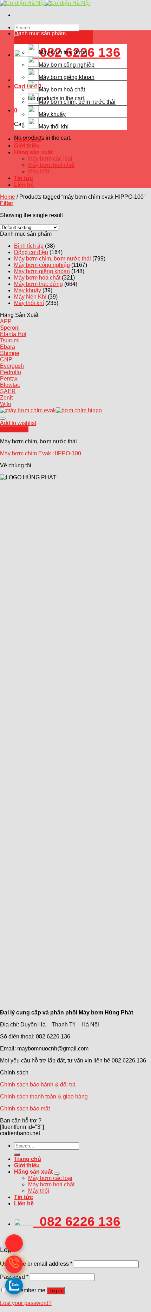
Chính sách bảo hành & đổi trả (38, 1085)
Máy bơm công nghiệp (66, 65)
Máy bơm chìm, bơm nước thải (77, 102)
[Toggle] (57, 1174)
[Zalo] (14, 1285)
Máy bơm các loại (50, 159)
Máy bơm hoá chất (62, 89)
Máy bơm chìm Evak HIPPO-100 (40, 453)
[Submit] (17, 1155)
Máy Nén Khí (30, 297)
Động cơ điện (31, 252)
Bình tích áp (29, 246)
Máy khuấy (52, 114)
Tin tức (23, 178)
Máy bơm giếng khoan (66, 77)
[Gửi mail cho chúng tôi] (14, 1243)
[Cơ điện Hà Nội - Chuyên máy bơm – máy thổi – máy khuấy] (45, 3)
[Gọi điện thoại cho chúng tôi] (14, 1264)
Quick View (14, 429)
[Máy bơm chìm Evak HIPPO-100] (51, 410)
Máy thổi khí (53, 127)
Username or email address (36, 1264)
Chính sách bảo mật (25, 1109)
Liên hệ (24, 185)
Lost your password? (26, 1303)
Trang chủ (27, 139)
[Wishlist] (3, 419)
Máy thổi (38, 171)
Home (7, 197)
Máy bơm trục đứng (63, 52)
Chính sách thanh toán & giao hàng (44, 1097)
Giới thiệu (27, 146)
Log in (56, 1290)
